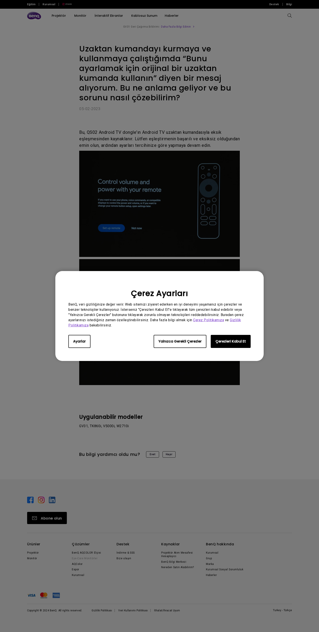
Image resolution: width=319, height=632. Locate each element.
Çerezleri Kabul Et (230, 341)
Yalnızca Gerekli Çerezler (180, 341)
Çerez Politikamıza (208, 320)
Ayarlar (79, 341)
